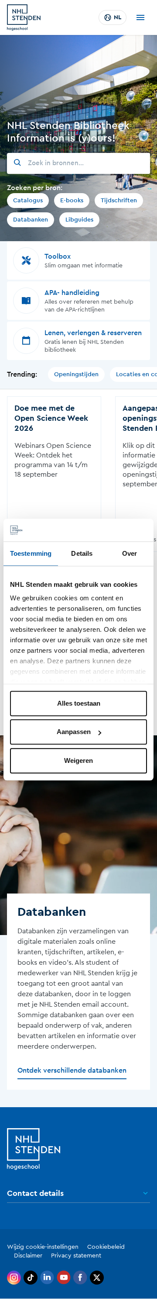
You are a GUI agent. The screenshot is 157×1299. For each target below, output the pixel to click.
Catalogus (28, 200)
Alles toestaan (78, 703)
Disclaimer (28, 1256)
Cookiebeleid (106, 1247)
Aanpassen (74, 732)
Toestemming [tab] (30, 553)
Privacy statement (76, 1256)
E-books (71, 200)
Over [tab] (129, 553)
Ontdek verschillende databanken (71, 1070)
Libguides (79, 220)
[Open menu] (140, 17)
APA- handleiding (71, 292)
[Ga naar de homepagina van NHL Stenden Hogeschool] (24, 17)
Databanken (30, 220)
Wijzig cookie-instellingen (42, 1247)
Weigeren (78, 760)
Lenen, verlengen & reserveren (93, 332)
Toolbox (57, 256)
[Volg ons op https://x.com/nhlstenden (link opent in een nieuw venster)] (97, 1278)
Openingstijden (76, 374)
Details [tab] (81, 553)
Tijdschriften (119, 200)
